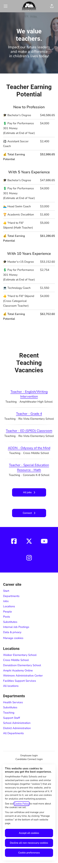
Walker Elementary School (20, 655)
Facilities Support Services (19, 681)
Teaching (8, 712)
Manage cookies (13, 638)
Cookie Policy (21, 803)
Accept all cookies (29, 833)
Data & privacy (12, 632)
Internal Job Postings (16, 627)
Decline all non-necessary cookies (29, 843)
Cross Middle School (16, 660)
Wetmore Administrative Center (23, 675)
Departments (11, 596)
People (7, 611)
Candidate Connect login (29, 759)
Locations (9, 606)
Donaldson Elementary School (22, 665)
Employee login (29, 755)
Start (6, 591)
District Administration (17, 728)
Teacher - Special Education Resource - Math (29, 467)
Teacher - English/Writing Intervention (29, 394)
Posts (6, 616)
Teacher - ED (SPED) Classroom (29, 431)
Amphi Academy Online (18, 670)
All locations (11, 686)
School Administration (16, 723)
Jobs (6, 601)
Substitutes (10, 622)
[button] (51, 6)
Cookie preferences (29, 852)
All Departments (13, 733)
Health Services (13, 702)
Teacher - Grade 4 (29, 414)
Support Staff (11, 718)
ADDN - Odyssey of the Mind (29, 448)
